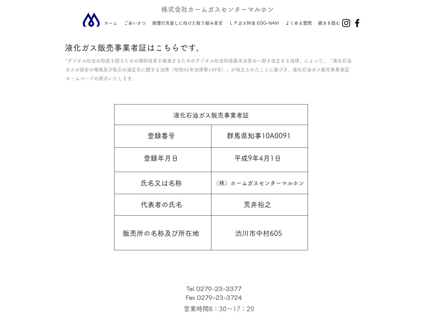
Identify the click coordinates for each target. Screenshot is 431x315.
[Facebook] (357, 23)
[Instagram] (346, 23)
